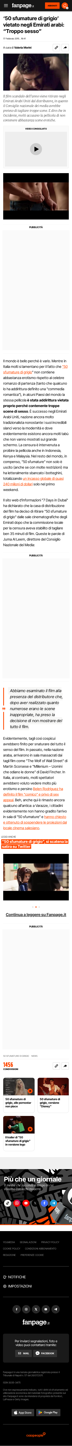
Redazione (9, 1254)
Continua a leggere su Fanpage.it (36, 914)
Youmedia (9, 1242)
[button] (65, 47)
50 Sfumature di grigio (16, 1056)
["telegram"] (53, 1203)
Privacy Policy (50, 1242)
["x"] (35, 1203)
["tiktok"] (7, 1203)
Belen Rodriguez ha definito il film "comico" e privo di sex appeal (33, 794)
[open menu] (4, 5)
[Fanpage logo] (23, 5)
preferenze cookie (32, 1254)
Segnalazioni (28, 1242)
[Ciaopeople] (36, 1435)
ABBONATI (52, 5)
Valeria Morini (22, 47)
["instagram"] (16, 1203)
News (34, 1056)
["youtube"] (26, 1203)
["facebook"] (44, 1203)
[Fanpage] (36, 1322)
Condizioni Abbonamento (40, 1248)
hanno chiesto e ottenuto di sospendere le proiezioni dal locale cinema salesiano (35, 822)
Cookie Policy (11, 1248)
